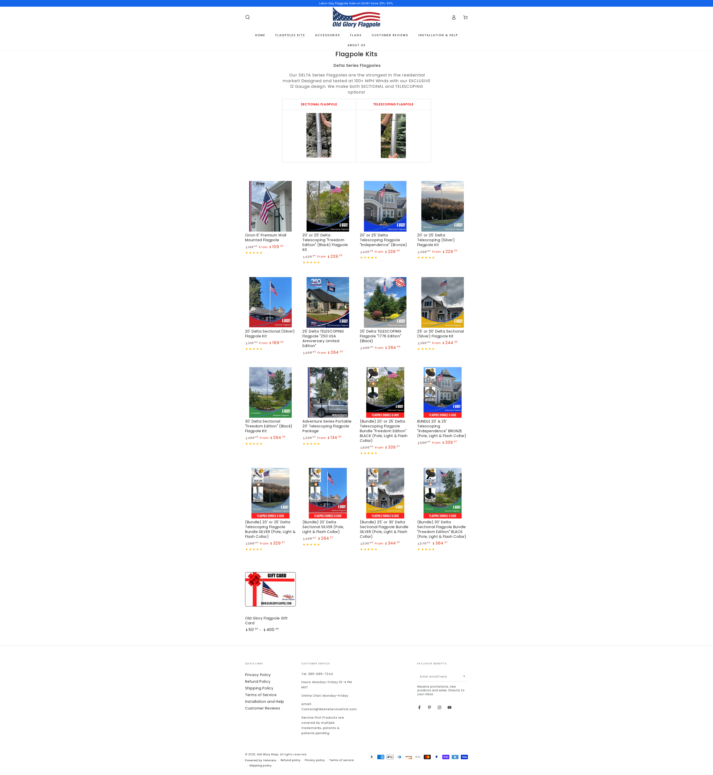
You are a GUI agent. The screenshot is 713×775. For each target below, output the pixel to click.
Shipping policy (260, 765)
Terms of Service (261, 694)
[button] (247, 17)
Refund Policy (257, 681)
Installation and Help (264, 701)
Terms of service (341, 760)
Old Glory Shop (268, 754)
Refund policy (291, 760)
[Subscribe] (465, 676)
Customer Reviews (262, 708)
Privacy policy (315, 760)
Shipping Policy (259, 688)
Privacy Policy (258, 674)
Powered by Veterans (260, 760)
